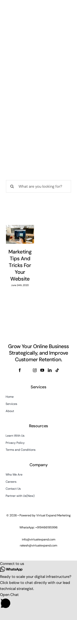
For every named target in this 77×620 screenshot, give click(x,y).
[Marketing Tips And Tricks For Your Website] (20, 234)
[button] (38, 564)
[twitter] (27, 370)
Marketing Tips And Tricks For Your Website (20, 265)
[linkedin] (50, 370)
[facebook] (20, 370)
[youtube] (42, 370)
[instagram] (35, 370)
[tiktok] (57, 370)
